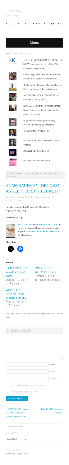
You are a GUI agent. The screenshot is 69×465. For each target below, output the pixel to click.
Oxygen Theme (22, 453)
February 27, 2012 (24, 197)
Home (18, 173)
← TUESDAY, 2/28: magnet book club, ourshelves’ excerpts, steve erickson (17, 412)
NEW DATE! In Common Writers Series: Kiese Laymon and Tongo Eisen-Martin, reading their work (41, 110)
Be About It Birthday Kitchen (36, 150)
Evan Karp (10, 197)
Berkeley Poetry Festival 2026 (36, 160)
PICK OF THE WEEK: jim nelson (45, 270)
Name (53, 364)
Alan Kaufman (24, 224)
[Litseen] (13, 10)
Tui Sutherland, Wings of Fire (36, 130)
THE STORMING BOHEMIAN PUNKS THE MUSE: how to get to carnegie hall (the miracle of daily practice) (43, 64)
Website (53, 378)
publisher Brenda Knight (46, 224)
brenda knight (40, 313)
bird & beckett (28, 313)
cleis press (51, 313)
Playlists (19, 200)
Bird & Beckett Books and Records (41, 231)
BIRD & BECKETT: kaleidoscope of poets (17, 272)
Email (53, 371)
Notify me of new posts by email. (24, 391)
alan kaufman (16, 313)
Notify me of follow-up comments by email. (28, 385)
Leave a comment (42, 197)
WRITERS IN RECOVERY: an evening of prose (16, 293)
